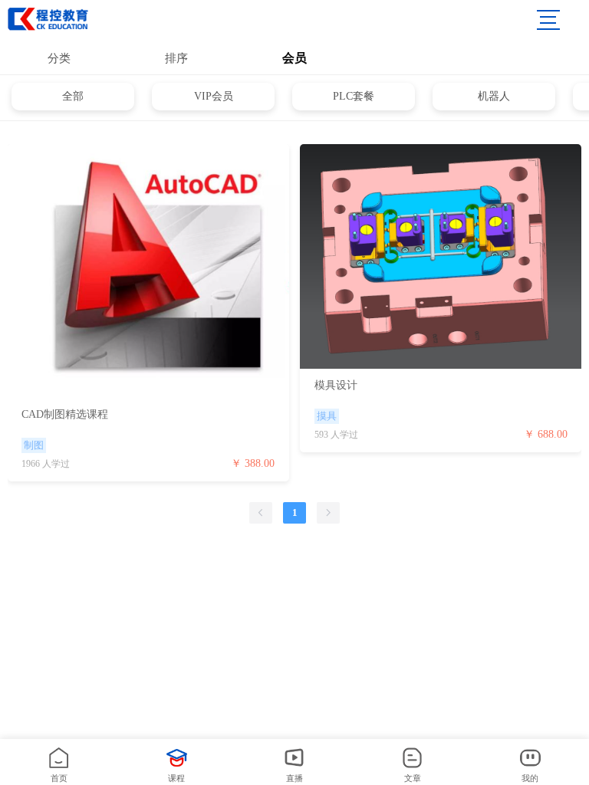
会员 (294, 57)
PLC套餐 (353, 96)
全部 (73, 96)
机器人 (494, 96)
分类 (59, 58)
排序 (176, 58)
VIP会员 (213, 96)
